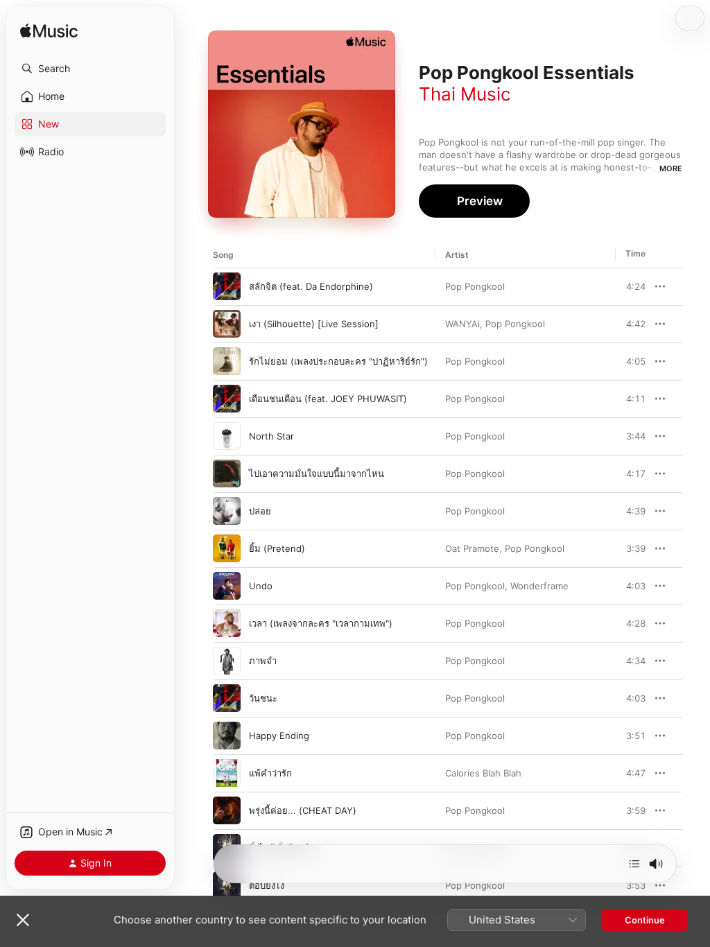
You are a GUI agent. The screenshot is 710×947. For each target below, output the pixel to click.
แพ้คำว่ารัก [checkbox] (270, 773)
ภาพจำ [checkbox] (263, 660)
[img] (49, 32)
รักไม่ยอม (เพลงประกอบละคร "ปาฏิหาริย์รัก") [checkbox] (338, 361)
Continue (645, 920)
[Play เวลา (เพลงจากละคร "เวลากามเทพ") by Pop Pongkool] (227, 623)
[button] (90, 68)
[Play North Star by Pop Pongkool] (227, 436)
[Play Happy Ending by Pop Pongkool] (227, 735)
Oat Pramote (472, 548)
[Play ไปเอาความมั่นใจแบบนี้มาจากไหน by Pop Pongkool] (227, 473)
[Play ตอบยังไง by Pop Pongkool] (227, 885)
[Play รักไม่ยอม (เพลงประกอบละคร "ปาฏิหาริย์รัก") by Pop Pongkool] (227, 361)
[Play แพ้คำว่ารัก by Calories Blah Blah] (227, 773)
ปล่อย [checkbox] (260, 510)
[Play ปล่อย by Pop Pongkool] (227, 511)
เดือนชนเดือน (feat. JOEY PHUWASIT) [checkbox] (328, 398)
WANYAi (462, 323)
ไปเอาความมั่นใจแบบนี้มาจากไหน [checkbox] (316, 473)
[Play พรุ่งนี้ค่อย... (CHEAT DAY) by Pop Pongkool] (227, 810)
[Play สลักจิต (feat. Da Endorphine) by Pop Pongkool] (227, 286)
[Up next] (634, 864)
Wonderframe (539, 585)
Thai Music (465, 94)
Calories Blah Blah (483, 773)
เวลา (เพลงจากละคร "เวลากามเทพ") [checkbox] (320, 623)
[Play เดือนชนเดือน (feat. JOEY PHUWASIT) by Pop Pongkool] (227, 398)
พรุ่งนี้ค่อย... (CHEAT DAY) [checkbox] (302, 810)
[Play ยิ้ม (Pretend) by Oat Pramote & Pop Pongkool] (227, 548)
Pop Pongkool (475, 286)
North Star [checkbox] (271, 436)
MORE (670, 168)
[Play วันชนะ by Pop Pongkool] (227, 698)
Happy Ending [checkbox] (279, 735)
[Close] (23, 920)
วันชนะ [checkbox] (263, 698)
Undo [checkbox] (260, 585)
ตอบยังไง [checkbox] (266, 885)
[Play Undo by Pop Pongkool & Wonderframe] (227, 586)
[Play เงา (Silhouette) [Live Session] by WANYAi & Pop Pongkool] (227, 324)
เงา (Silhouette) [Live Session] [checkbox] (314, 323)
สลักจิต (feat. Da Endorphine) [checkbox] (311, 286)
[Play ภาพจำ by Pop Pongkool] (227, 661)
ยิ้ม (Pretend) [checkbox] (277, 548)
